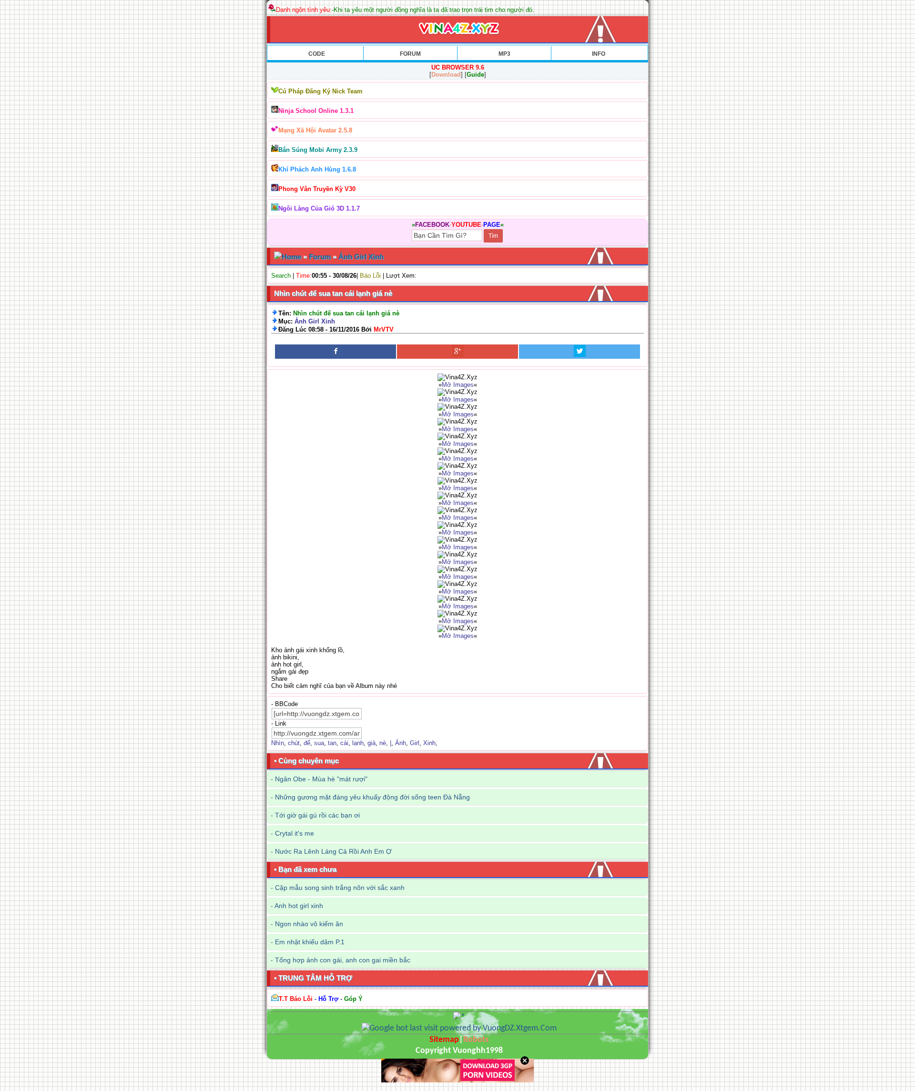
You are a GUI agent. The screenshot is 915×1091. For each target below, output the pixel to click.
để (307, 743)
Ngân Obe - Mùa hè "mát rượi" (321, 779)
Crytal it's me (294, 833)
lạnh (358, 743)
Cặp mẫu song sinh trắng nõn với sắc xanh (340, 887)
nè (382, 743)
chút (294, 743)
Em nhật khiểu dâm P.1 (310, 942)
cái (344, 743)
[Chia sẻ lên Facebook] (335, 351)
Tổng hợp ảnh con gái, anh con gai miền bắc (342, 960)
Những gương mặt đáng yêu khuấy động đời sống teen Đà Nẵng (372, 797)
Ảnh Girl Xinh (361, 257)
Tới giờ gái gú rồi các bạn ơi (317, 815)
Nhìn (277, 743)
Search (281, 275)
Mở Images (458, 384)
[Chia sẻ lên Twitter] (579, 351)
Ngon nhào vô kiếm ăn (309, 924)
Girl (414, 743)
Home (291, 257)
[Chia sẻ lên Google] (457, 351)
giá (371, 743)
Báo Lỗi (370, 275)
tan (332, 743)
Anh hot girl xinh (298, 905)
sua (319, 743)
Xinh (429, 743)
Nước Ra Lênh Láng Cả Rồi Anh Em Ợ (333, 851)
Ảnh (400, 743)
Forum (320, 257)
